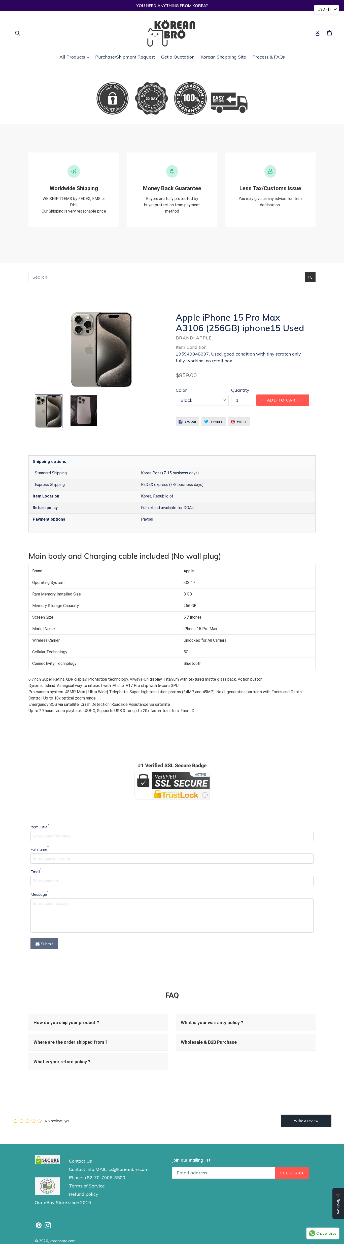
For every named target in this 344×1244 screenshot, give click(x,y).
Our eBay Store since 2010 (63, 1202)
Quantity (240, 390)
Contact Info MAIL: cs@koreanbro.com (109, 1169)
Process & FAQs (268, 57)
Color (181, 390)
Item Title (39, 826)
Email (35, 871)
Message (39, 894)
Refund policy (83, 1194)
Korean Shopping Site (223, 57)
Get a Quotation (177, 57)
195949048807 (192, 354)
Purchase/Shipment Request (125, 57)
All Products (75, 57)
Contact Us (80, 1161)
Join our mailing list (191, 1160)
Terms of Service (87, 1186)
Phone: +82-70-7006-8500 (97, 1177)
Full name (39, 849)
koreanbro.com (63, 1240)
